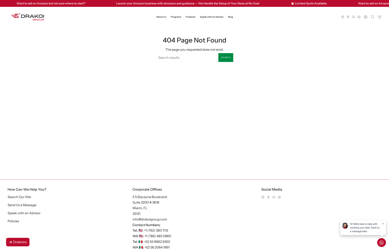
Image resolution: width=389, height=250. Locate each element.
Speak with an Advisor (24, 213)
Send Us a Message (22, 205)
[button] (161, 17)
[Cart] (379, 17)
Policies (13, 221)
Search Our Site (19, 197)
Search (225, 57)
